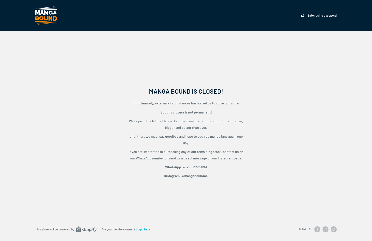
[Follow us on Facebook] (317, 229)
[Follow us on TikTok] (334, 229)
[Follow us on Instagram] (325, 229)
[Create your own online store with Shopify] (86, 229)
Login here (143, 229)
